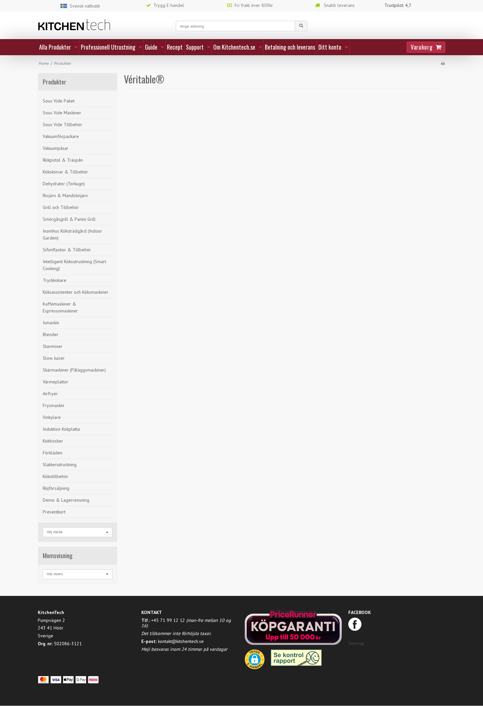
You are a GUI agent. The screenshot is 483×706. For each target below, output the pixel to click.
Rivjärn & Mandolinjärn (65, 195)
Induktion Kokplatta (61, 429)
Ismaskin (51, 323)
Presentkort (54, 512)
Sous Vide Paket (59, 101)
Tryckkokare (54, 280)
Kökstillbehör (55, 476)
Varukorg (421, 47)
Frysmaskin (53, 405)
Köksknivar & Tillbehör (65, 172)
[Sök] (301, 26)
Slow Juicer (54, 358)
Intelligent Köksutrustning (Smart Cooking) (74, 265)
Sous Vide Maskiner (62, 113)
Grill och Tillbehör (61, 207)
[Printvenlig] (442, 63)
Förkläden (52, 453)
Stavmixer (52, 346)
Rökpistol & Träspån (63, 160)
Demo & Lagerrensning (66, 500)
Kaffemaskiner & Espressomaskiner (60, 307)
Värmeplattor (55, 382)
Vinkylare (52, 417)
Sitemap (356, 643)
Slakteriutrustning (60, 464)
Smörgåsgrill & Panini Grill (69, 219)
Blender (50, 334)
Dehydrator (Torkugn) (64, 184)
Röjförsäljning (56, 488)
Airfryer (50, 394)
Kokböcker (53, 441)
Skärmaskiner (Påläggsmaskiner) (74, 370)
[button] (254, 661)
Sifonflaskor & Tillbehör (67, 250)
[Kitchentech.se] (103, 25)
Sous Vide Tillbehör (62, 124)
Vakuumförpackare (61, 136)
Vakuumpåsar (55, 148)
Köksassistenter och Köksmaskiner (75, 292)
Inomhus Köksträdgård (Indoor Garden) (72, 234)
